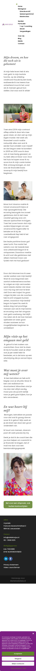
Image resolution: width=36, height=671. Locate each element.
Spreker (21, 21)
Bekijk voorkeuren (18, 664)
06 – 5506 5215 (9, 540)
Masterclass (24, 16)
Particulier (22, 24)
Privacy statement (16, 668)
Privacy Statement (11, 565)
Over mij (21, 36)
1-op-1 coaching (26, 26)
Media (20, 41)
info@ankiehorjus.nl (11, 537)
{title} (24, 668)
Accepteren (18, 654)
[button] (33, 633)
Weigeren (18, 659)
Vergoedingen (25, 31)
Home (20, 6)
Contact (21, 44)
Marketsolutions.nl (18, 581)
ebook (22, 29)
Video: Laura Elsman (12, 567)
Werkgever (22, 9)
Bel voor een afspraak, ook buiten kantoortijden (18, 504)
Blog (19, 38)
